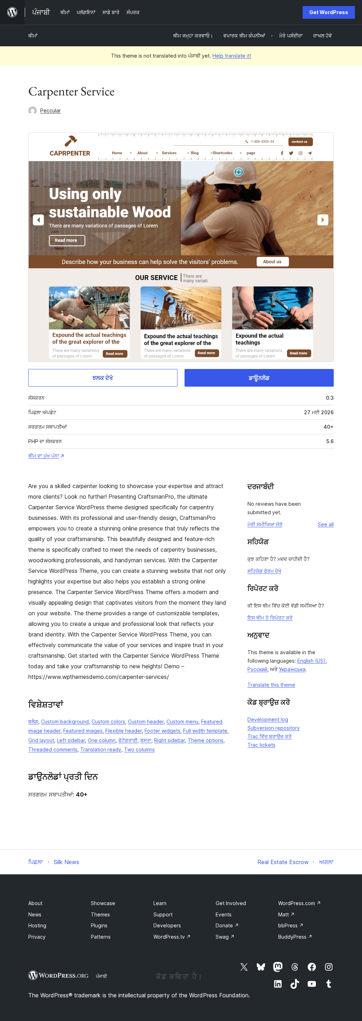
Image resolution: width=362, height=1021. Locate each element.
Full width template (205, 731)
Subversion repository (273, 728)
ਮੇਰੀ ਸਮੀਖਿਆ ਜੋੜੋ (264, 524)
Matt (286, 914)
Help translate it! (231, 56)
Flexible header (123, 731)
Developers (167, 925)
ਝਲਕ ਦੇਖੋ (103, 377)
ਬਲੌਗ (33, 721)
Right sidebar (169, 740)
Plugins (99, 925)
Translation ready (100, 749)
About (35, 903)
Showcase (103, 903)
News (34, 914)
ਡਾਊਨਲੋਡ (259, 377)
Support (163, 914)
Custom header (146, 721)
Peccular (50, 110)
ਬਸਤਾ (145, 740)
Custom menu (182, 721)
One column (102, 740)
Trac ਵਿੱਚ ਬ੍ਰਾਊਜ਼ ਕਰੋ (269, 736)
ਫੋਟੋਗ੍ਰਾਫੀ (128, 740)
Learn (160, 903)
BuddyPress (295, 937)
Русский (257, 669)
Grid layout (41, 740)
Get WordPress (328, 12)
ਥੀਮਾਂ (32, 36)
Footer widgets (162, 731)
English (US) (311, 661)
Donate (227, 925)
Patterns (101, 937)
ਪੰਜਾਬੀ (101, 976)
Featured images (83, 731)
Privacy (37, 937)
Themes (100, 914)
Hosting (37, 925)
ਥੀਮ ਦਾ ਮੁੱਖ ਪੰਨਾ (43, 456)
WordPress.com (299, 903)
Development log (267, 719)
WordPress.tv (172, 937)
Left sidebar (71, 740)
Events (224, 914)
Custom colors (108, 721)
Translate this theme (271, 685)
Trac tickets (261, 745)
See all (326, 524)
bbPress (291, 925)
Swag (225, 937)
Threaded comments (52, 749)
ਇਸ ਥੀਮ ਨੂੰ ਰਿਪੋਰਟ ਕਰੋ (270, 618)
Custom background (65, 721)
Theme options (205, 740)
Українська (292, 669)
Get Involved (231, 903)
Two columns (139, 749)
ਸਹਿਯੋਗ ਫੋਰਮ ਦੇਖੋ (264, 571)
